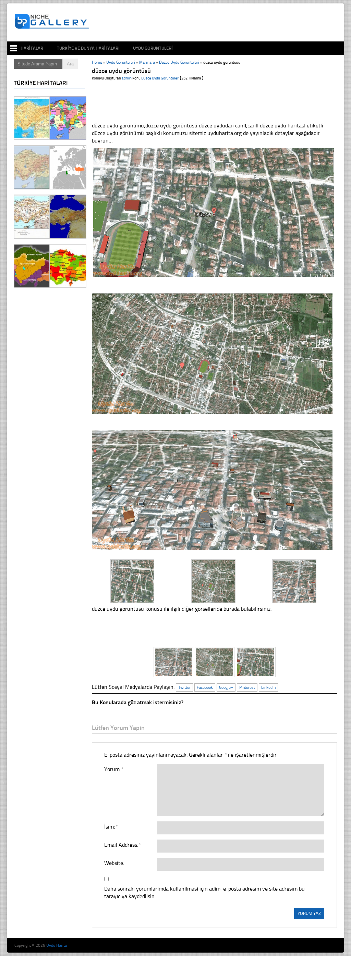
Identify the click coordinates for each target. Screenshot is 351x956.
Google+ (226, 687)
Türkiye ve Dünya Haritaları (88, 48)
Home (97, 62)
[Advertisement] (218, 22)
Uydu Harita (56, 945)
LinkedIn (268, 687)
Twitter (184, 687)
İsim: (110, 826)
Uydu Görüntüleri (153, 48)
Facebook (205, 687)
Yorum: (113, 769)
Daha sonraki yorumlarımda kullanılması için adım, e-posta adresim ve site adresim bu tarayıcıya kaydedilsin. (204, 892)
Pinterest (247, 687)
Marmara (147, 62)
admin (127, 78)
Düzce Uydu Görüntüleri (179, 62)
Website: (114, 863)
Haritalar (32, 48)
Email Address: (122, 845)
